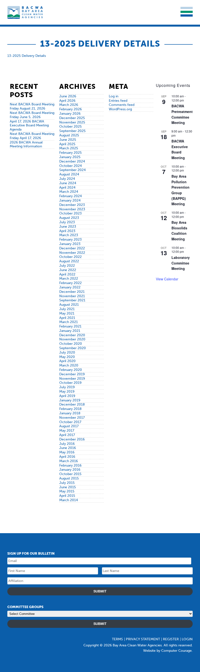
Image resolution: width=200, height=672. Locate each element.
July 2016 (67, 444)
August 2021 (69, 305)
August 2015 (69, 478)
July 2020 (67, 352)
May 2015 (66, 491)
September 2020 (72, 348)
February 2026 (70, 109)
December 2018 (72, 404)
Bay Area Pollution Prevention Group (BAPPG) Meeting (180, 190)
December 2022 (72, 248)
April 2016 (67, 457)
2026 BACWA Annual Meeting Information (26, 144)
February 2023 (70, 239)
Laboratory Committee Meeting (180, 263)
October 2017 (70, 422)
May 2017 (66, 430)
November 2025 (72, 122)
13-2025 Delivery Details (26, 56)
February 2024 (70, 196)
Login (187, 639)
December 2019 (72, 374)
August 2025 (69, 135)
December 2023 (72, 205)
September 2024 (72, 170)
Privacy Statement (143, 639)
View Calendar (167, 278)
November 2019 (72, 379)
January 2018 (69, 413)
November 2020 (72, 339)
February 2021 (70, 326)
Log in (113, 96)
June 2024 (67, 183)
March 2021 (68, 322)
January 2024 (69, 200)
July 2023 (67, 222)
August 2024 (69, 174)
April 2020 (67, 361)
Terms (117, 639)
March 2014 (68, 500)
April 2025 (67, 144)
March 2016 (68, 461)
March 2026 (68, 105)
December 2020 (72, 335)
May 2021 (66, 313)
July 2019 (67, 387)
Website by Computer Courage (167, 651)
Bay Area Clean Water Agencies (25, 12)
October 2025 (70, 126)
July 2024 (67, 179)
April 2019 (67, 396)
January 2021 (69, 331)
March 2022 (68, 278)
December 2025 (72, 118)
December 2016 (72, 439)
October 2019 (70, 383)
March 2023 (68, 235)
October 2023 (70, 213)
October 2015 (70, 474)
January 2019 (69, 400)
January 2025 (69, 157)
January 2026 (69, 114)
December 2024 (72, 161)
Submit (100, 591)
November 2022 (72, 253)
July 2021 (67, 309)
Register (171, 639)
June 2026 (67, 96)
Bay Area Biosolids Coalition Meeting (179, 230)
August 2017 (69, 426)
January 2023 (69, 244)
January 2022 (69, 287)
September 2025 (72, 131)
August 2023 (69, 218)
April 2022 (67, 274)
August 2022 (69, 261)
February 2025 (70, 153)
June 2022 (67, 270)
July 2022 (67, 266)
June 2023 (67, 226)
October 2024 (70, 166)
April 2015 (67, 496)
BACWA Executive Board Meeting (179, 149)
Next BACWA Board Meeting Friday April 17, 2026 (32, 136)
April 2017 (67, 435)
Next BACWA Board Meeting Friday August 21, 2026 (32, 106)
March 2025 (68, 148)
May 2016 (66, 452)
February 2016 (70, 465)
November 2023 (72, 209)
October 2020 (70, 344)
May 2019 (66, 391)
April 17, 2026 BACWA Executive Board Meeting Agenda (29, 125)
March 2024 (68, 192)
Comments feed (121, 105)
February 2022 (70, 283)
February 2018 (70, 409)
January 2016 (69, 470)
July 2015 (67, 483)
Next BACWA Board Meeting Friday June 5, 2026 (32, 115)
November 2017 (72, 418)
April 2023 (67, 231)
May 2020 (67, 357)
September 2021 (72, 300)
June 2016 (67, 448)
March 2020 (68, 365)
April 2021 (67, 318)
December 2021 (72, 292)
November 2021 (72, 296)
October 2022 (70, 257)
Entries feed (118, 101)
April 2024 (67, 187)
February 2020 (70, 370)
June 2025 (67, 140)
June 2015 (67, 487)
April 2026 (67, 101)
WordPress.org (120, 109)
